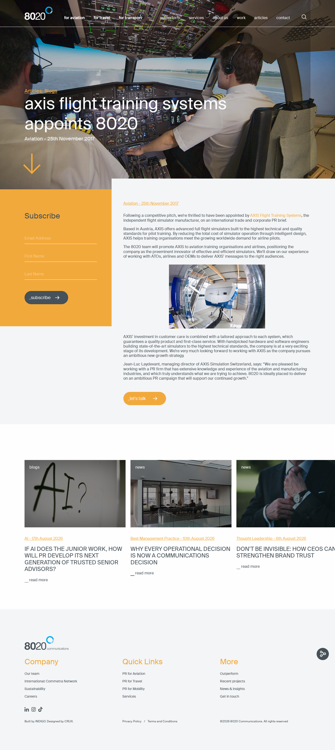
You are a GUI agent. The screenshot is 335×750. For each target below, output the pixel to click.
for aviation (74, 18)
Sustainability (35, 689)
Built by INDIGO (35, 721)
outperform (170, 18)
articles (261, 18)
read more (38, 579)
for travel (102, 18)
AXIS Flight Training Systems (275, 215)
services (196, 18)
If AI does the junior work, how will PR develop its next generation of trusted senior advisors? (73, 559)
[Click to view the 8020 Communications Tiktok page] (40, 709)
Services (129, 696)
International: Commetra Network (51, 681)
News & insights (232, 689)
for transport (130, 18)
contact (283, 18)
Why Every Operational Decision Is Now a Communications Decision (180, 555)
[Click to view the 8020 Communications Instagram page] (33, 709)
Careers (31, 696)
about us (220, 18)
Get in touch (229, 696)
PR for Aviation (133, 674)
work (241, 18)
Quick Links (142, 661)
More (229, 661)
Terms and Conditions (159, 721)
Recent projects (232, 681)
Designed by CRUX (60, 721)
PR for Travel (132, 681)
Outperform (229, 674)
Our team (32, 674)
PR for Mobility (133, 689)
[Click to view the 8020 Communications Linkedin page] (27, 709)
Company (41, 661)
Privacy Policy (132, 721)
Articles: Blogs (41, 91)
